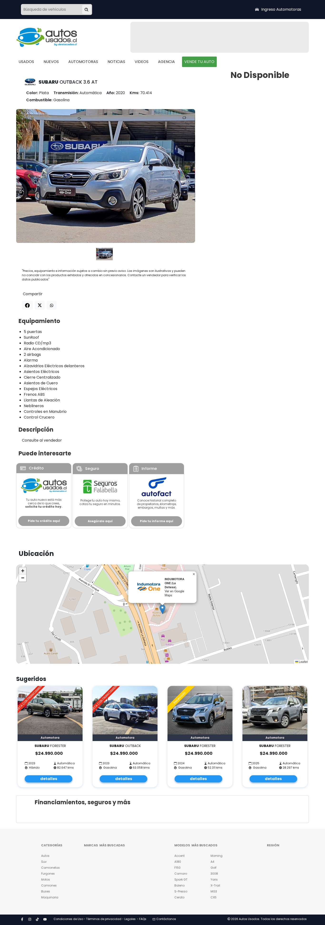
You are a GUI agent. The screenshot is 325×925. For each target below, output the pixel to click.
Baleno (179, 885)
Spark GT (180, 879)
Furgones (48, 874)
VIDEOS (141, 61)
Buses (45, 891)
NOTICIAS (116, 61)
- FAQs (141, 919)
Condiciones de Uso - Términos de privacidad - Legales (95, 919)
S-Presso (180, 891)
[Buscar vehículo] (86, 9)
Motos (45, 879)
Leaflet (303, 662)
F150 (177, 868)
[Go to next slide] (182, 176)
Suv (44, 862)
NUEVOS (51, 61)
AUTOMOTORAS (83, 61)
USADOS (26, 61)
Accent (179, 856)
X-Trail (215, 885)
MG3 (214, 891)
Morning (216, 856)
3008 (214, 874)
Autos (45, 856)
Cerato (179, 897)
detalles (48, 778)
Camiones (49, 885)
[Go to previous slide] (29, 176)
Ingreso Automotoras (281, 9)
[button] (162, 609)
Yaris (214, 879)
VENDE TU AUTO (199, 61)
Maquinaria (49, 897)
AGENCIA (166, 61)
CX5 (214, 897)
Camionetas (50, 868)
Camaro (180, 874)
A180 (177, 862)
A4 (212, 862)
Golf (214, 868)
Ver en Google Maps (174, 593)
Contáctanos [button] (166, 919)
